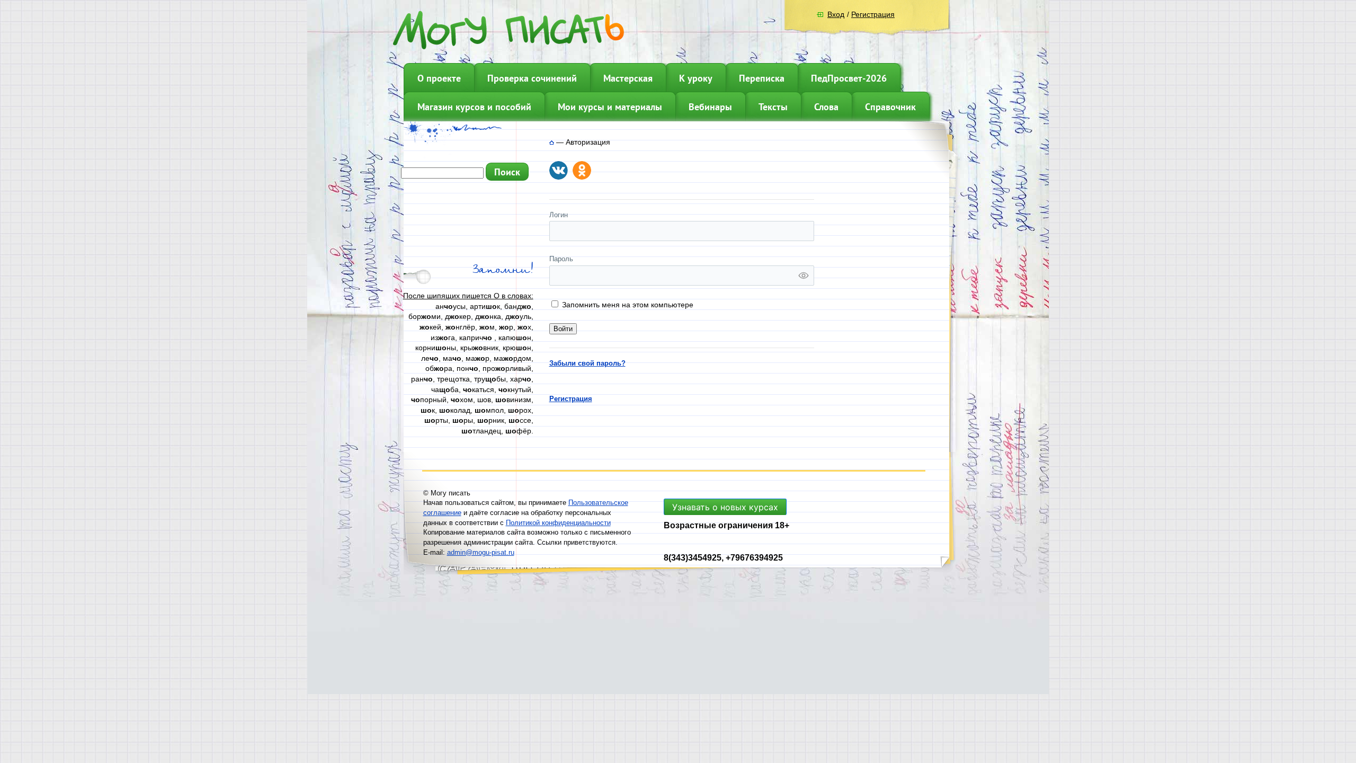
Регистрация (873, 14)
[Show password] (804, 276)
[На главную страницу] (551, 142)
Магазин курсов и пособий (474, 107)
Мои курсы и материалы (610, 107)
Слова (826, 107)
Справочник (890, 107)
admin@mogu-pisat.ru (480, 552)
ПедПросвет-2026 (849, 78)
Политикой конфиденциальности (558, 523)
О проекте (439, 78)
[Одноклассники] (582, 170)
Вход (835, 14)
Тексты (773, 107)
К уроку (695, 78)
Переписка (761, 78)
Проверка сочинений (532, 78)
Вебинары (710, 107)
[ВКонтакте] (558, 170)
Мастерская (628, 78)
